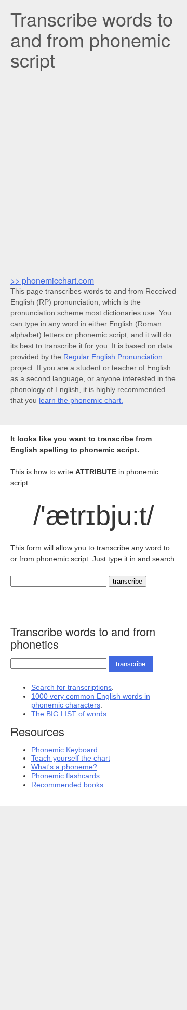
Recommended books (67, 784)
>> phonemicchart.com (52, 280)
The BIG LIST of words (68, 714)
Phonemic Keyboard (64, 750)
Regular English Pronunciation (113, 356)
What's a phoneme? (64, 767)
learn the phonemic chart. (81, 400)
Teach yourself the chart (70, 758)
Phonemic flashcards (65, 776)
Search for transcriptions (71, 687)
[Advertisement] (93, 172)
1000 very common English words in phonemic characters (90, 700)
